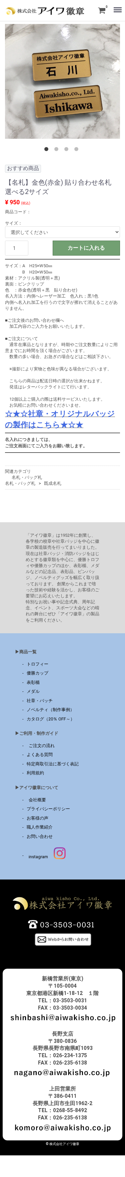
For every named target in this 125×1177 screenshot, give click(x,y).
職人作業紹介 (40, 827)
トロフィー (37, 664)
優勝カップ (37, 673)
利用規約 (35, 773)
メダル (33, 691)
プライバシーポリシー (48, 808)
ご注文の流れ (41, 745)
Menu (115, 5)
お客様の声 (37, 818)
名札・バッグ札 (27, 477)
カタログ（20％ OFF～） (51, 718)
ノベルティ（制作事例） (50, 709)
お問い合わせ (40, 836)
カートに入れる (86, 248)
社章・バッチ (40, 700)
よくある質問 (40, 754)
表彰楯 (33, 682)
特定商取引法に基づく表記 (53, 763)
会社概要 (36, 799)
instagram (37, 856)
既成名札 (52, 483)
